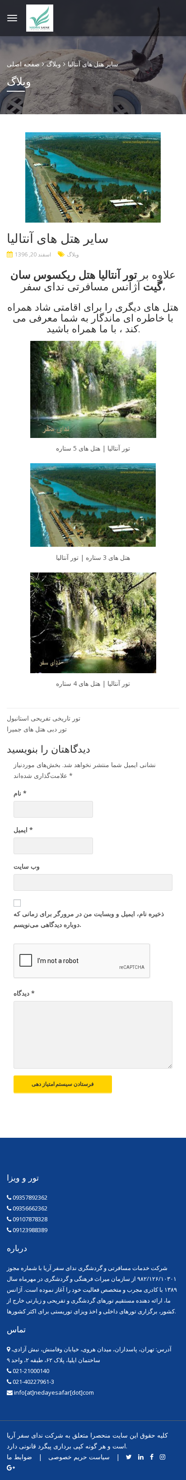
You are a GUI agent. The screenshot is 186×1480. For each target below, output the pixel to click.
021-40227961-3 (32, 1382)
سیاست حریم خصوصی (79, 1456)
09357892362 (30, 1197)
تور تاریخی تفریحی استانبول (43, 718)
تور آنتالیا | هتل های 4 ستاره (93, 683)
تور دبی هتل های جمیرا (37, 729)
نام (20, 793)
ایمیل (23, 829)
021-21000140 (30, 1371)
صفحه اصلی (23, 64)
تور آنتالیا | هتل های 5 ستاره (93, 448)
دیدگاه (24, 993)
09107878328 (30, 1219)
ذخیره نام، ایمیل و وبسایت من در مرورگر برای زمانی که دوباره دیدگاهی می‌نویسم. (89, 919)
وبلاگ (73, 254)
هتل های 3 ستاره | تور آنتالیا (93, 557)
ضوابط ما (19, 1456)
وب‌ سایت (27, 866)
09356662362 (30, 1208)
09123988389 (30, 1230)
